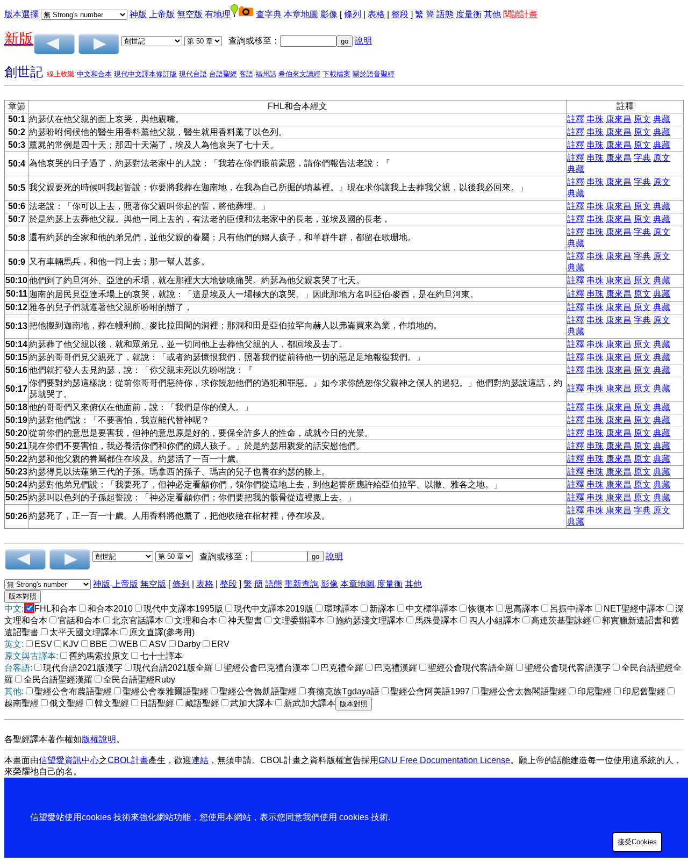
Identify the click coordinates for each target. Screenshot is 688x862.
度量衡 (469, 14)
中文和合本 (94, 74)
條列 (352, 14)
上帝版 (162, 14)
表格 (376, 14)
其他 (492, 14)
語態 (445, 14)
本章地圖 (301, 14)
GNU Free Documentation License (444, 760)
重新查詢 (301, 583)
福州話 (265, 74)
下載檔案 (336, 74)
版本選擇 (21, 14)
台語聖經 (223, 74)
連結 (200, 760)
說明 (363, 40)
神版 (138, 14)
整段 (399, 14)
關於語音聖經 (374, 74)
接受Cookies (637, 842)
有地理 (218, 14)
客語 (246, 74)
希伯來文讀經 (299, 74)
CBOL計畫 (128, 760)
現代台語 (193, 74)
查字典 (269, 14)
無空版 (190, 14)
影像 (329, 14)
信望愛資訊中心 (69, 760)
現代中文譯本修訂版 (145, 74)
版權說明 (99, 739)
